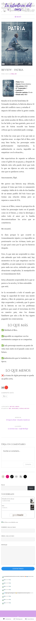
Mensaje (4, 545)
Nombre (8, 527)
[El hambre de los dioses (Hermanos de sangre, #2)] (32, 503)
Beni (3, 505)
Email (7, 536)
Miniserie (15, 408)
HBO (10, 408)
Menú (19, 17)
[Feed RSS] (20, 476)
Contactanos (18, 569)
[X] (25, 476)
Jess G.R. (5, 507)
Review (12, 406)
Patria (21, 408)
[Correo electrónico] (16, 476)
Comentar (28, 464)
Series (17, 406)
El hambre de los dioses (8, 499)
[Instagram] (7, 476)
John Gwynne (6, 500)
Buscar (3, 485)
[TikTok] (12, 476)
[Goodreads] (3, 476)
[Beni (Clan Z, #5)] (32, 509)
